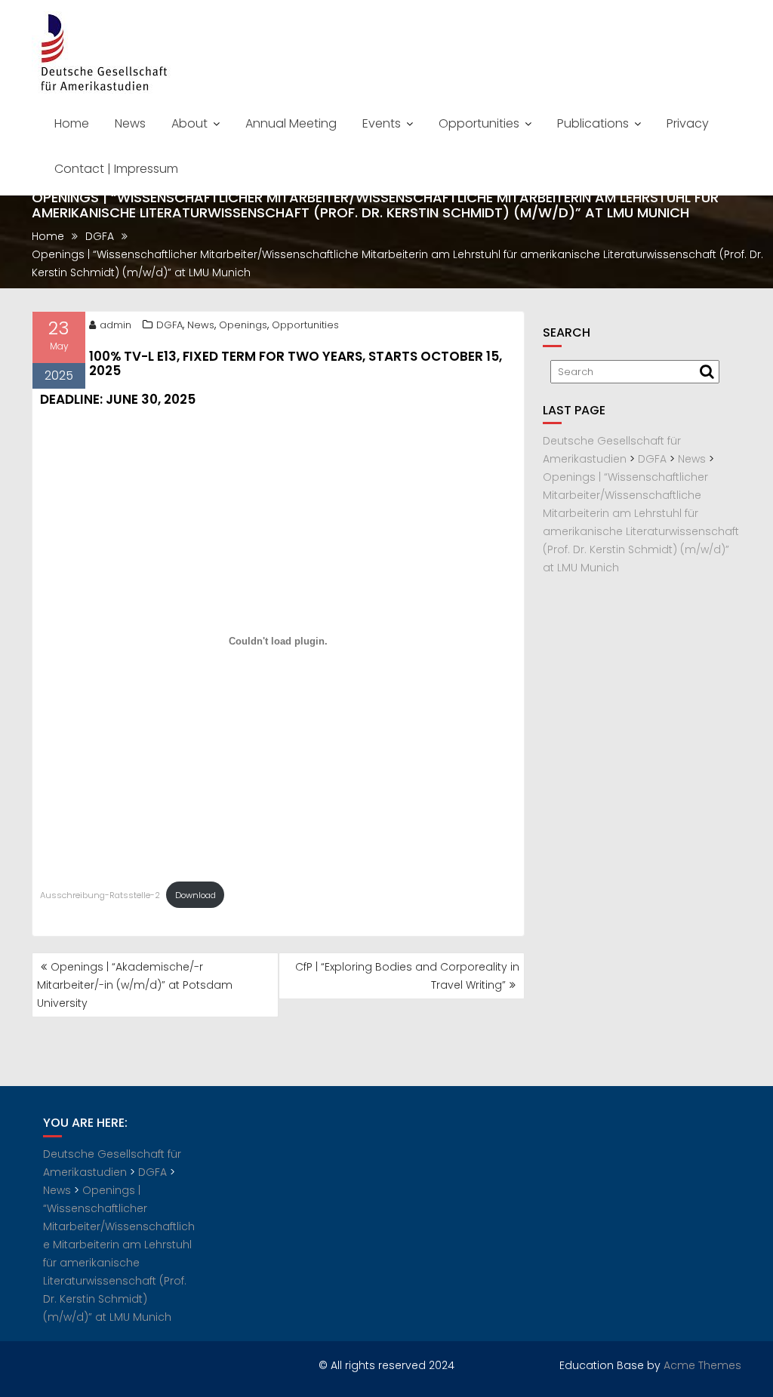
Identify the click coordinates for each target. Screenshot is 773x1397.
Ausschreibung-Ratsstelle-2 (100, 895)
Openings (243, 325)
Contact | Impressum (116, 168)
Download (195, 895)
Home (71, 123)
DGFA (169, 325)
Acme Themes (702, 1365)
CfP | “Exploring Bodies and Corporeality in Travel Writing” (407, 975)
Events (381, 123)
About (189, 123)
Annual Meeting (291, 123)
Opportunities (479, 123)
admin (115, 325)
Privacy (688, 123)
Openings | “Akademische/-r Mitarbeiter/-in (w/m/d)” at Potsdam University (135, 985)
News (130, 123)
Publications (593, 123)
